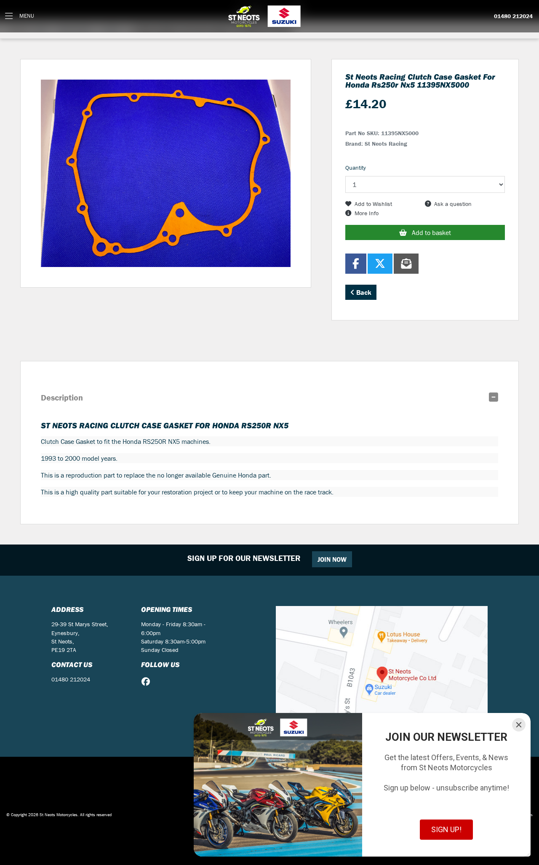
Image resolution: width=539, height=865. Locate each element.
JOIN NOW (332, 559)
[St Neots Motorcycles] (265, 16)
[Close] (519, 725)
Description (62, 397)
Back (363, 292)
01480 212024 (513, 16)
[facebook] (148, 682)
